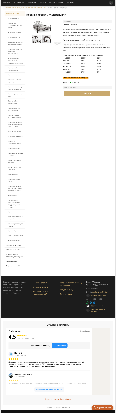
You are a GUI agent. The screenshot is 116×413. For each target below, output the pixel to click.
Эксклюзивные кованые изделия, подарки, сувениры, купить (14, 203)
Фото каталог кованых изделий (15, 218)
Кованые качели (13, 18)
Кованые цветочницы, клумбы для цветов (15, 88)
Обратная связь (56, 3)
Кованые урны (13, 195)
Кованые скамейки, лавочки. (14, 81)
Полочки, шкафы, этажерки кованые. (14, 116)
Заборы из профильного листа (14, 142)
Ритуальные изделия (13, 245)
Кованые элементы (13, 250)
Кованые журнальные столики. (15, 154)
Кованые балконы (14, 231)
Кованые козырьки (14, 32)
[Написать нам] (111, 3)
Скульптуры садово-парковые (15, 168)
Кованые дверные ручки (14, 180)
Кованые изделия (18, 8)
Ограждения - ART (12, 266)
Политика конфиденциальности (58, 407)
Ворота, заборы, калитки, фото (13, 102)
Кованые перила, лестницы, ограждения (14, 255)
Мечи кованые (13, 174)
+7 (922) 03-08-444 (98, 296)
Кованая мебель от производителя (14, 69)
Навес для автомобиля (15, 236)
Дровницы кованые (14, 131)
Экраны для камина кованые (14, 161)
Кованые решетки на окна (15, 95)
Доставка (32, 3)
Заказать (87, 93)
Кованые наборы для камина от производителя (15, 51)
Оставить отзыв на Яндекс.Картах (58, 399)
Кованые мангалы (14, 37)
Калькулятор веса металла (98, 310)
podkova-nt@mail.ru (100, 292)
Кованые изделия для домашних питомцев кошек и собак (15, 124)
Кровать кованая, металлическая (36, 8)
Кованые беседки (14, 148)
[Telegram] (91, 302)
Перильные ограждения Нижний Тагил (15, 25)
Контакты (71, 3)
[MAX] (94, 302)
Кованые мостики (14, 75)
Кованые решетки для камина (15, 225)
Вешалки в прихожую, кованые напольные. (15, 43)
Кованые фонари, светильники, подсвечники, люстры (15, 61)
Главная (7, 3)
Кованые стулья (13, 212)
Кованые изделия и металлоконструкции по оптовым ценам (15, 188)
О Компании (19, 3)
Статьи (43, 3)
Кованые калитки (13, 240)
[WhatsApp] (87, 302)
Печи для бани (11, 261)
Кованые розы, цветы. (15, 136)
